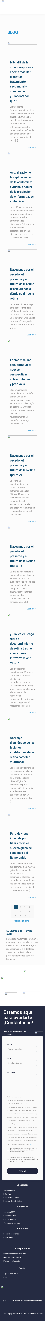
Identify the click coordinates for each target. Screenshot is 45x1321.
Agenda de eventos (10, 1274)
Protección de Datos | (20, 1314)
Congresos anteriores (11, 1223)
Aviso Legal (6, 1314)
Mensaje (11, 1072)
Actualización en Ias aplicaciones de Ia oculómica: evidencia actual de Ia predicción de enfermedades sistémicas (22, 187)
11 (25, 915)
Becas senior (8, 1237)
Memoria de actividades (12, 1201)
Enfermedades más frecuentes (15, 1254)
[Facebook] (28, 1307)
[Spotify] (33, 1307)
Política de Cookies (35, 1314)
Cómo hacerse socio (11, 1198)
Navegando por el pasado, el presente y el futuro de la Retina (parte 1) (22, 556)
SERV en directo (9, 1219)
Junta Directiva (9, 1190)
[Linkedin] (22, 1307)
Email (9, 1058)
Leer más (31, 147)
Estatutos (7, 1194)
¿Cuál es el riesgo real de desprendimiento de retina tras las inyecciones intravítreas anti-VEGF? (22, 648)
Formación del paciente (12, 1257)
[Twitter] (17, 1307)
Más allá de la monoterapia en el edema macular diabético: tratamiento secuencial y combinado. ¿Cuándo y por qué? (22, 82)
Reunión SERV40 (9, 1216)
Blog (5, 1277)
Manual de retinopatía (11, 1261)
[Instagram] (11, 1307)
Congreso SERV (9, 1212)
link (31, 1144)
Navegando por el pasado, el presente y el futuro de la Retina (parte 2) (22, 465)
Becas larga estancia (11, 1234)
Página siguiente (21, 921)
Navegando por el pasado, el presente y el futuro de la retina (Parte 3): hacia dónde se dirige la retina (22, 284)
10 (20, 915)
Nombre (11, 1044)
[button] (42, 7)
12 (29, 915)
